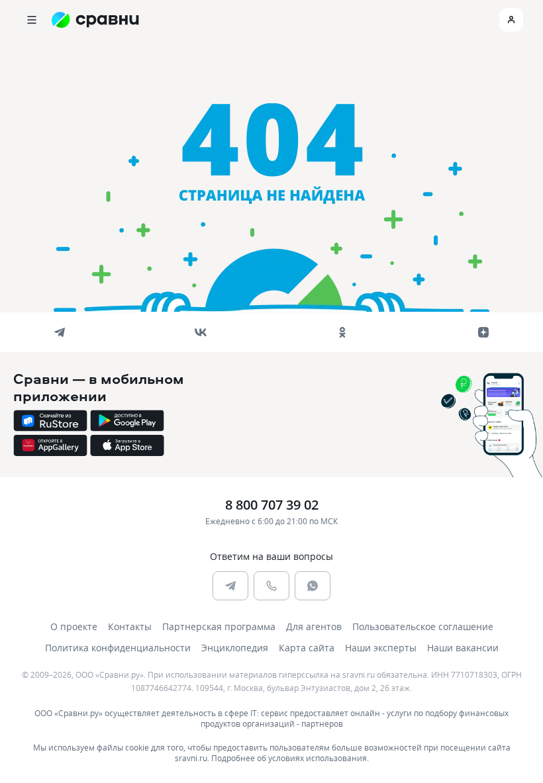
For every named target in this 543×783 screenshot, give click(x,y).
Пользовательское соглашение (422, 626)
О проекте (73, 626)
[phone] (271, 585)
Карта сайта (306, 647)
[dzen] (483, 332)
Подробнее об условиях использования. (290, 758)
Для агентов (314, 626)
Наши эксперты (381, 647)
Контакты (130, 626)
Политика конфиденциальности (118, 647)
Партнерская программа (218, 626)
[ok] (342, 332)
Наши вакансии (463, 647)
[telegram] (59, 332)
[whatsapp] (312, 585)
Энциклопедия (234, 647)
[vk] (200, 332)
